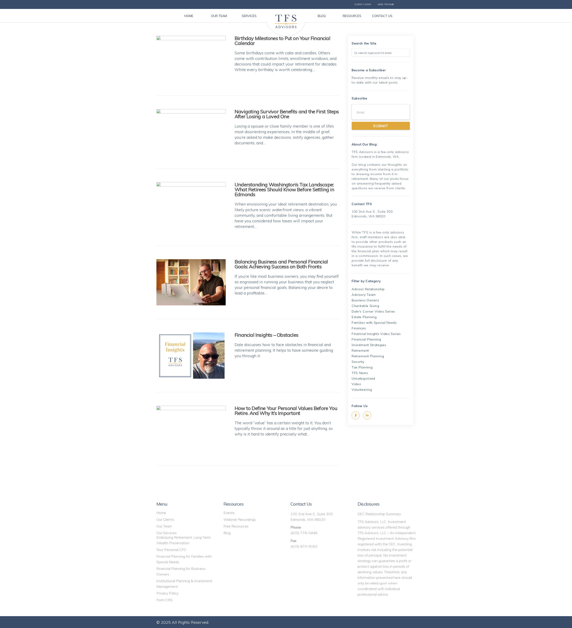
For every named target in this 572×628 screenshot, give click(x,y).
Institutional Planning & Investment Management (184, 584)
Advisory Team (364, 295)
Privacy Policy (167, 593)
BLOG (322, 16)
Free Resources (235, 526)
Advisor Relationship (368, 289)
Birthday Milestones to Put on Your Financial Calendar (282, 40)
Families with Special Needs (374, 323)
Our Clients (165, 519)
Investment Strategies (369, 345)
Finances (359, 328)
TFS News (360, 373)
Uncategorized (363, 378)
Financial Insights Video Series (376, 334)
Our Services (166, 533)
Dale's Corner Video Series (373, 311)
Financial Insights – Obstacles (266, 335)
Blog (227, 533)
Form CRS (164, 600)
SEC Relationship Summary (379, 514)
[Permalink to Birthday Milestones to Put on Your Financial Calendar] (191, 59)
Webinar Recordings (239, 519)
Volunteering (362, 390)
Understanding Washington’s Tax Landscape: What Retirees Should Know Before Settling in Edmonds (284, 189)
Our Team (164, 526)
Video (356, 384)
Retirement (360, 351)
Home (161, 512)
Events (229, 512)
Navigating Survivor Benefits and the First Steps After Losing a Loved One (287, 114)
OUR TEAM (219, 16)
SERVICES (249, 16)
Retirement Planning (368, 356)
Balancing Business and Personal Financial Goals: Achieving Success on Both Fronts (281, 264)
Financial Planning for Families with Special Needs (184, 559)
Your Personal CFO (171, 549)
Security (358, 362)
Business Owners (365, 300)
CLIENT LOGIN (362, 4)
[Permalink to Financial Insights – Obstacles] (191, 355)
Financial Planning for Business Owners (181, 571)
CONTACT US (382, 16)
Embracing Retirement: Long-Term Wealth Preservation (183, 540)
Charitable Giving (365, 306)
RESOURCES (352, 16)
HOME (188, 16)
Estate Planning (364, 317)
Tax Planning (362, 367)
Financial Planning (366, 339)
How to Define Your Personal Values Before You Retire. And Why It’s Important (286, 410)
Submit (380, 126)
